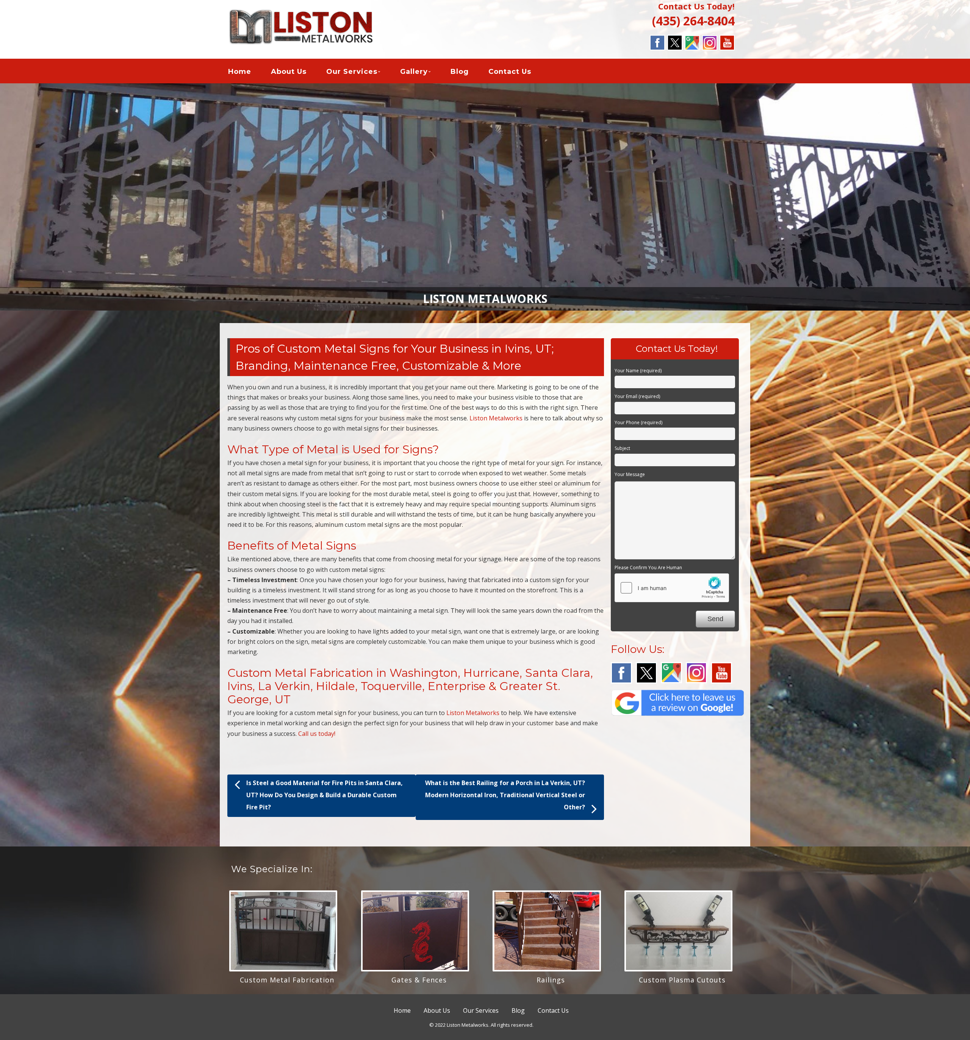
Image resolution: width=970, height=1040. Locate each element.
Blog (460, 71)
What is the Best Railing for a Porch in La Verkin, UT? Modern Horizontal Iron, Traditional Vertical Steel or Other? (505, 795)
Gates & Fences (419, 979)
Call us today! (316, 733)
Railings (551, 979)
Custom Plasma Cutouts (682, 979)
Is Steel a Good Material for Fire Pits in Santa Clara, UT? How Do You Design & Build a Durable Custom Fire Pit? (324, 795)
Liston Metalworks (496, 418)
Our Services (351, 71)
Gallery (414, 71)
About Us (289, 71)
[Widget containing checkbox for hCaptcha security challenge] (672, 587)
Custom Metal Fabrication (287, 979)
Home (239, 71)
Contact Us (509, 71)
